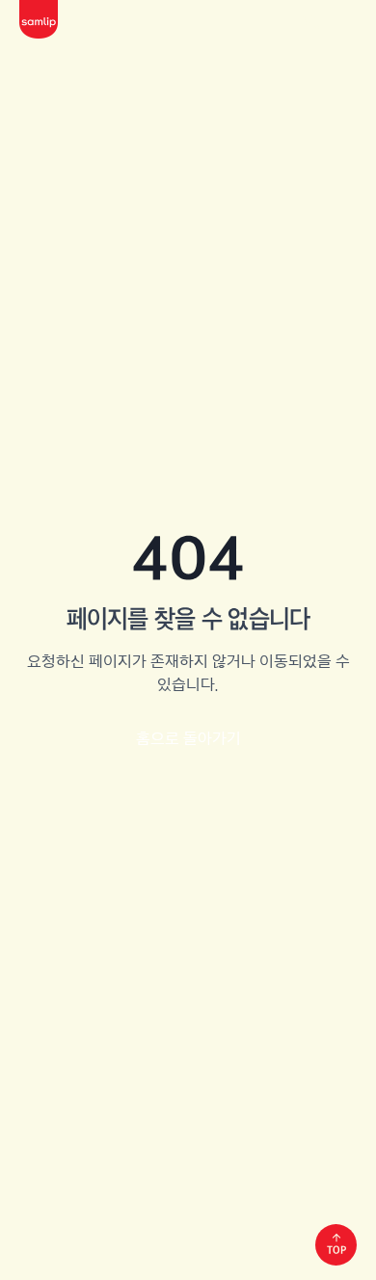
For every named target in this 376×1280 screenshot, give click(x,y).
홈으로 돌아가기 (188, 738)
